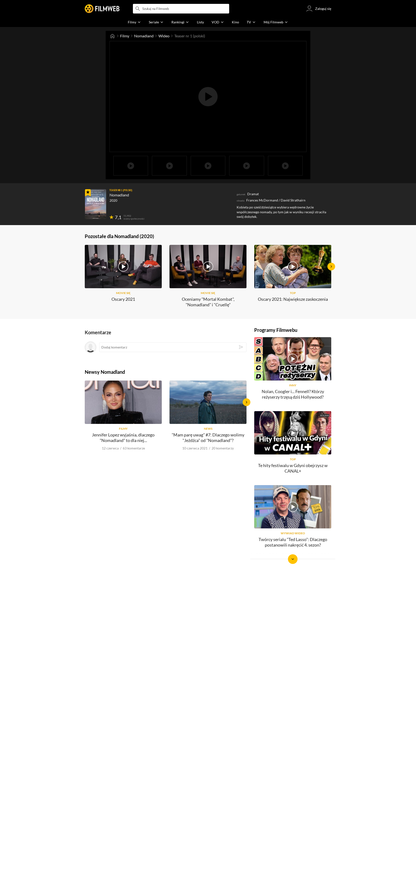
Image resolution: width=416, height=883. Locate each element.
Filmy (124, 35)
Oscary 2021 (123, 299)
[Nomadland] (95, 204)
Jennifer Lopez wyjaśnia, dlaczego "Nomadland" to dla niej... (123, 437)
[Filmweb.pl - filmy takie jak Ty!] (102, 8)
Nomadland (144, 35)
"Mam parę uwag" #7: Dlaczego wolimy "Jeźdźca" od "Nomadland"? (208, 437)
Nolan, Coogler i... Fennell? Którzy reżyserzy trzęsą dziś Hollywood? (293, 394)
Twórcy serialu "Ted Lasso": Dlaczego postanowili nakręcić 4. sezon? (293, 542)
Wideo (163, 35)
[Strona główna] (112, 36)
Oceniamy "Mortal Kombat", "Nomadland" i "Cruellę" (208, 301)
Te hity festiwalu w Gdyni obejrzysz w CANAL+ (293, 468)
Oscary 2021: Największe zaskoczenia (293, 299)
